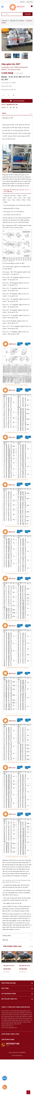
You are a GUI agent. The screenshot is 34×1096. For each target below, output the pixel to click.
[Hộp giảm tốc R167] (9, 957)
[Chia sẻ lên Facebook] (8, 107)
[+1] (17, 107)
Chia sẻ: (3, 107)
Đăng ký (22, 2)
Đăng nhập (30, 2)
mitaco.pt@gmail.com (11, 1027)
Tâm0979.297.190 (11, 104)
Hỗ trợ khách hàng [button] (8, 993)
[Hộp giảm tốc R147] (24, 957)
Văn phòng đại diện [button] (8, 983)
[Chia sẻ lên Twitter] (11, 107)
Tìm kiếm (28, 14)
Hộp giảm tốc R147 (24, 965)
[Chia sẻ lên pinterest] (14, 107)
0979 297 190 (9, 1025)
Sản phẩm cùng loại (12, 946)
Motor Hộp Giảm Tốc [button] (9, 999)
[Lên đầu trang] (28, 1092)
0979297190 (12, 1043)
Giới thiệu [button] (5, 988)
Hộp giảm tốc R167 (8, 965)
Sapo (20, 1055)
